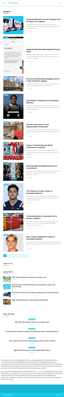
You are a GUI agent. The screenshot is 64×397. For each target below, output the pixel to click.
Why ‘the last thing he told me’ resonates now (29, 277)
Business (6, 17)
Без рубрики (32, 319)
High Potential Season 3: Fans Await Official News (30, 300)
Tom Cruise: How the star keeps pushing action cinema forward (35, 292)
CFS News (13, 2)
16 (22, 255)
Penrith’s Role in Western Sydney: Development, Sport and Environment (32, 331)
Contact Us (59, 395)
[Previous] (4, 307)
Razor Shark (38, 371)
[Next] (7, 307)
